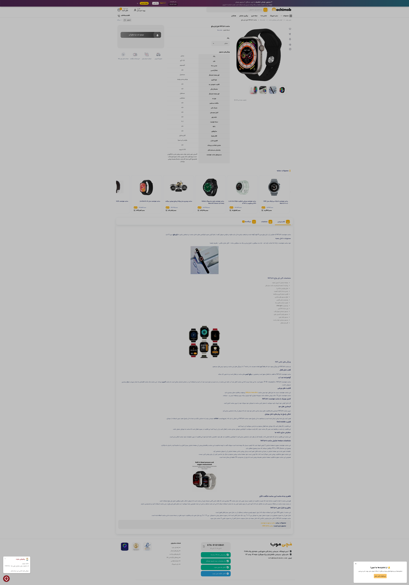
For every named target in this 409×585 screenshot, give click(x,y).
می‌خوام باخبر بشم (380, 576)
